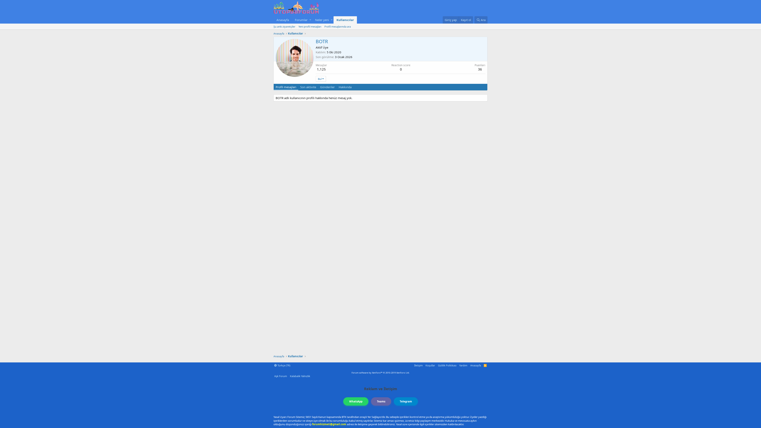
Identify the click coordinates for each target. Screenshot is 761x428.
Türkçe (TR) (283, 365)
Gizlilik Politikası (447, 365)
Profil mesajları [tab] (286, 87)
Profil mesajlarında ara (337, 26)
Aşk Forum (280, 376)
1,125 (321, 69)
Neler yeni (322, 20)
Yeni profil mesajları (309, 26)
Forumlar (301, 20)
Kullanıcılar (345, 20)
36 (480, 69)
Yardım (463, 365)
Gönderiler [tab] (327, 87)
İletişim (418, 365)
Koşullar (430, 365)
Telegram (406, 401)
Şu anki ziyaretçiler (284, 26)
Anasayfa (282, 20)
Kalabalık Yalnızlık (300, 376)
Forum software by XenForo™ (381, 372)
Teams (381, 401)
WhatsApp (355, 401)
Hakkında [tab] (345, 87)
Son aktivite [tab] (308, 87)
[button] (310, 20)
